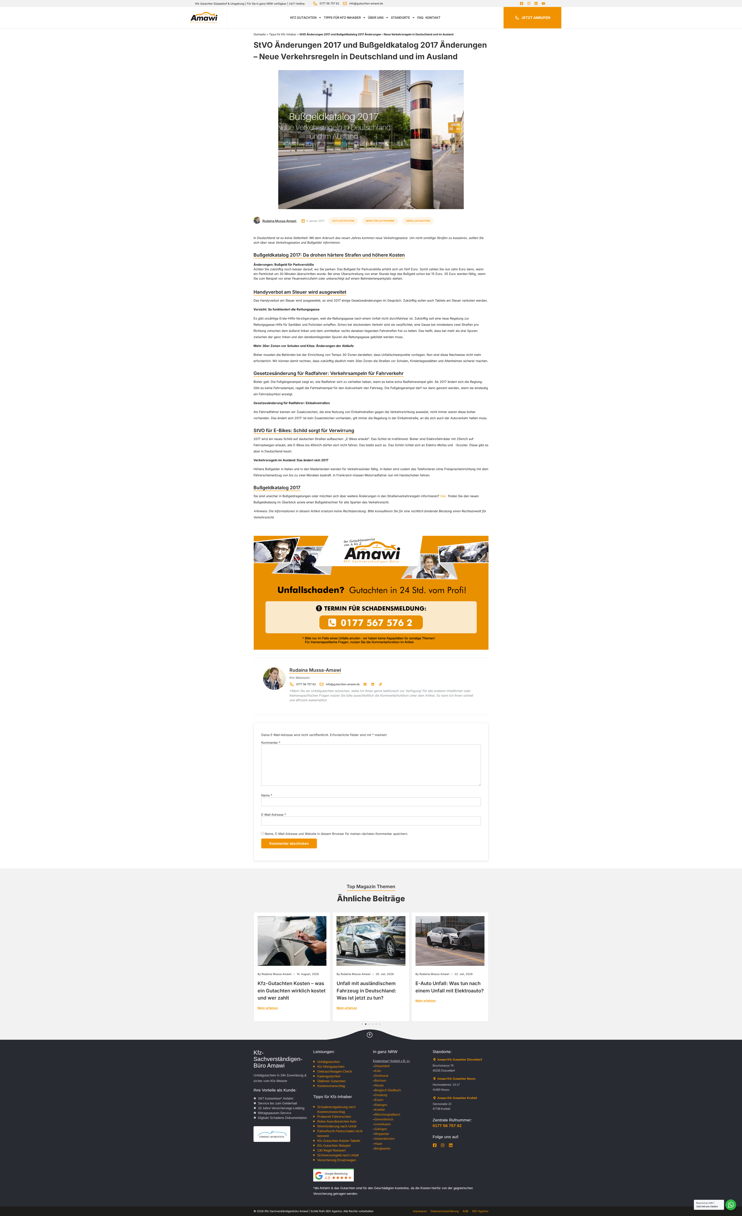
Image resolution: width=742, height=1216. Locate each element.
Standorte (400, 18)
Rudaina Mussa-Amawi (315, 670)
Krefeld (380, 1109)
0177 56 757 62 (447, 1125)
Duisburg (381, 1095)
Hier (443, 496)
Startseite (260, 34)
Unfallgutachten (418, 220)
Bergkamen (383, 1148)
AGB (465, 1211)
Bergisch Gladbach (388, 1090)
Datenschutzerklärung (445, 1211)
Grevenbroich (384, 1119)
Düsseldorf (382, 1066)
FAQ (420, 18)
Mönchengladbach (387, 1114)
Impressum (420, 1211)
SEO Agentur (480, 1211)
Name (266, 795)
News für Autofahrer (380, 220)
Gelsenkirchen (385, 1138)
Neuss (379, 1085)
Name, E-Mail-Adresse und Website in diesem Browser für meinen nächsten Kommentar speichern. (336, 833)
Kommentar (270, 742)
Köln (378, 1071)
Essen (379, 1100)
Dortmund (381, 1075)
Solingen (381, 1129)
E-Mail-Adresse (273, 814)
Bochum (380, 1080)
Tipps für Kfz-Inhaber (342, 18)
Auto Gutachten (343, 220)
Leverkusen (383, 1124)
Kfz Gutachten (303, 18)
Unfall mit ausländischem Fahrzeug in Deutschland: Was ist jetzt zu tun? (287, 990)
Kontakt (433, 18)
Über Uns (376, 18)
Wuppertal (382, 1133)
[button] (256, 965)
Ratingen (381, 1105)
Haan (378, 1143)
